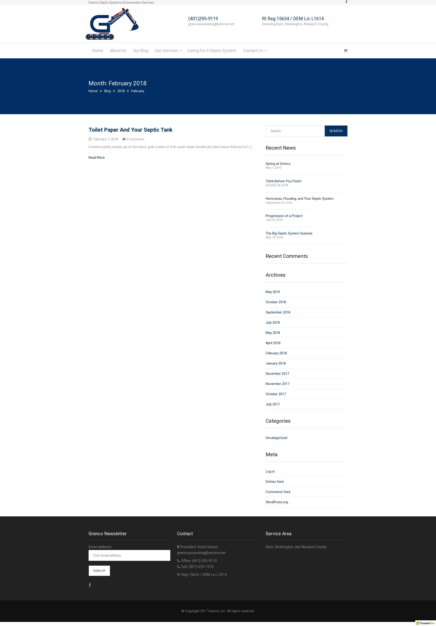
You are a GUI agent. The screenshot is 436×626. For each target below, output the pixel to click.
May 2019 (273, 292)
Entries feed (275, 482)
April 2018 (273, 343)
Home (97, 50)
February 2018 (276, 353)
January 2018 (276, 363)
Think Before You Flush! (283, 181)
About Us (118, 50)
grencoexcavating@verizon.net (201, 553)
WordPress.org (277, 502)
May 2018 (273, 333)
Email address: (100, 547)
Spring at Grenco (278, 163)
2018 (121, 91)
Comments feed (278, 492)
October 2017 (276, 394)
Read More (97, 157)
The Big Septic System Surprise (289, 233)
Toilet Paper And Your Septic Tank (131, 130)
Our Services (166, 50)
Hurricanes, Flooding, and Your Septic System (300, 198)
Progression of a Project (284, 216)
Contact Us (253, 50)
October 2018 (276, 302)
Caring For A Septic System (211, 50)
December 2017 (277, 374)
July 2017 (273, 404)
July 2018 (273, 322)
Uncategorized (276, 438)
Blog (107, 91)
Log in (270, 471)
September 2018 (278, 312)
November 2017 (277, 384)
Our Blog (140, 50)
